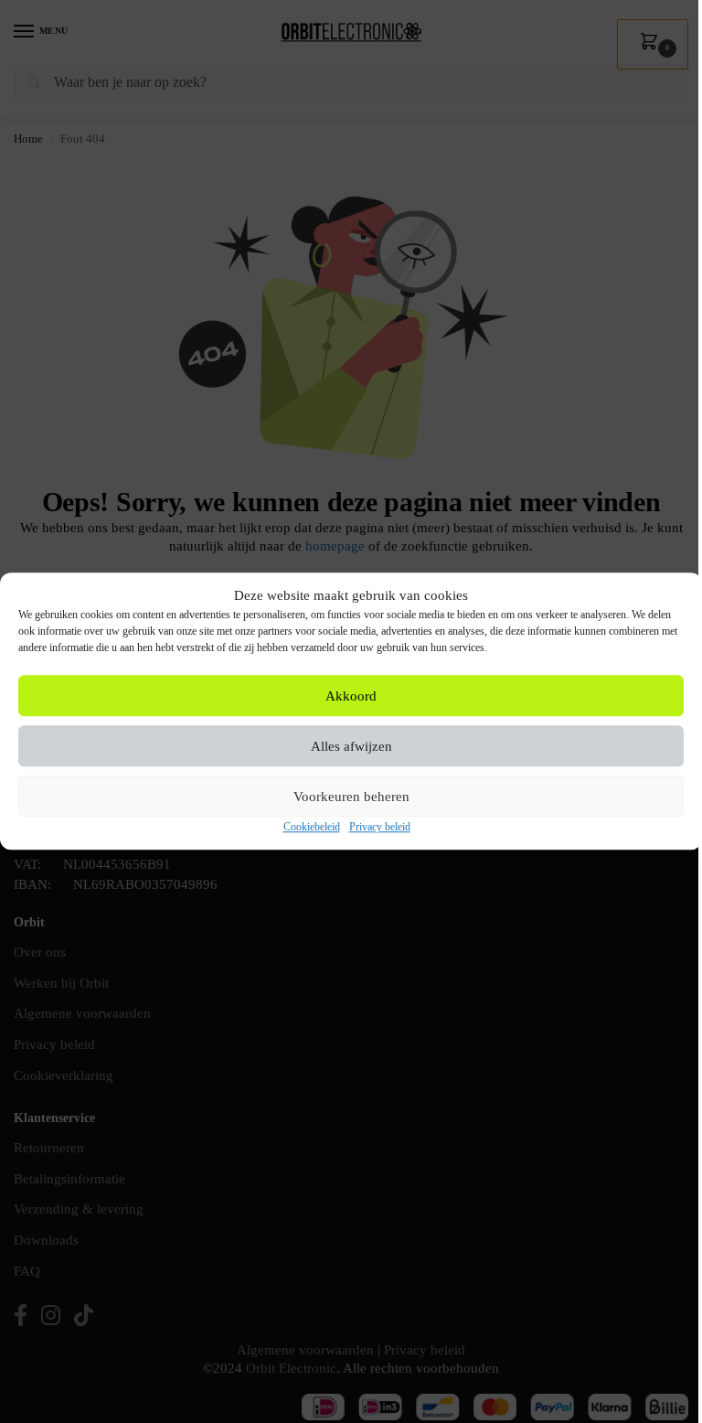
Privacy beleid (379, 827)
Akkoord (351, 696)
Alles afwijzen (351, 746)
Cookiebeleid (311, 827)
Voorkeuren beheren (351, 796)
